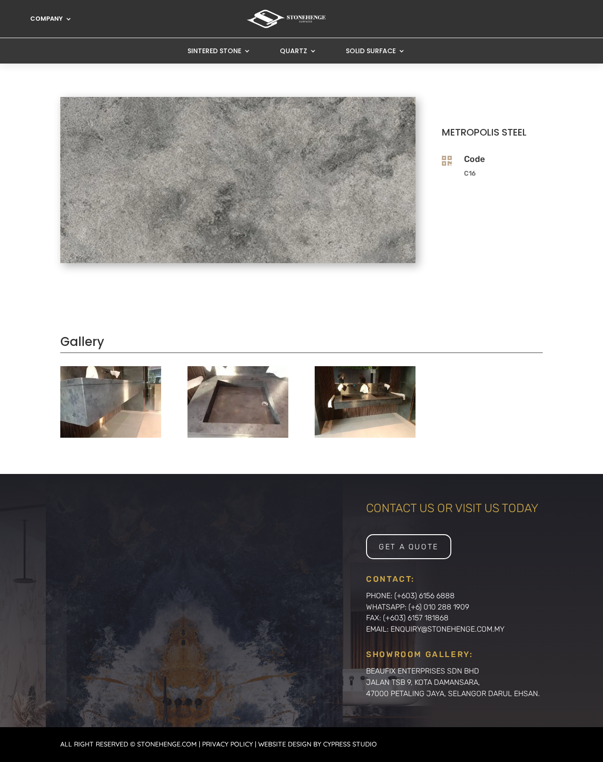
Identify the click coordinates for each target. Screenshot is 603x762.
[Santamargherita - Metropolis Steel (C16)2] (237, 435)
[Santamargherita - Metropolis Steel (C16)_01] (365, 435)
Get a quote (409, 546)
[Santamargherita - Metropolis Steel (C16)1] (110, 435)
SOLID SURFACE (371, 52)
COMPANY (46, 19)
